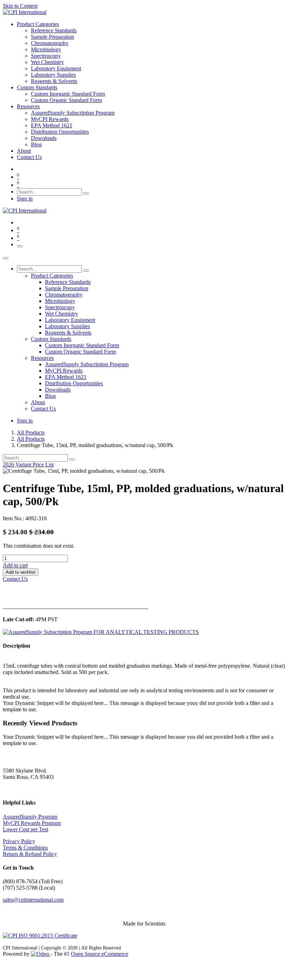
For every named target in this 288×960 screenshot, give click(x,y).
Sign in (25, 199)
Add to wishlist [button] (20, 572)
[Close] (5, 258)
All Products (31, 433)
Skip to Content (20, 6)
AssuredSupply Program (30, 817)
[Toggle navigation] (19, 246)
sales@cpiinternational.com (33, 900)
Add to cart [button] (15, 565)
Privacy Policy (19, 841)
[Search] (86, 193)
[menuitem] (38, 24)
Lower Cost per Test (25, 829)
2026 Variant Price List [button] (28, 465)
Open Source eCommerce (99, 954)
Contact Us (15, 579)
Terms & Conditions (25, 848)
